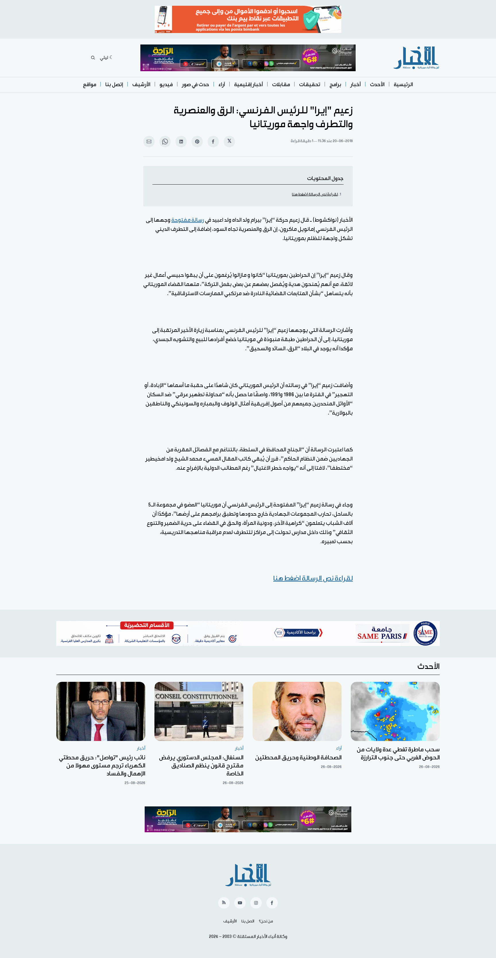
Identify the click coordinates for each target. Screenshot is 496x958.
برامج (335, 84)
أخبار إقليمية (248, 84)
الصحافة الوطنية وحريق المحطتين (298, 757)
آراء (221, 84)
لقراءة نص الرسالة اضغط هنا (315, 194)
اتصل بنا (247, 921)
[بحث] (93, 57)
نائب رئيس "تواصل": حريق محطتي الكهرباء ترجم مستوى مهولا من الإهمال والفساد (102, 765)
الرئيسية (403, 84)
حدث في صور (195, 84)
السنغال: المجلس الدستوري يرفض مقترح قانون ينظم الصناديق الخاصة (201, 765)
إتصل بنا (114, 84)
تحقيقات (309, 84)
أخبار (355, 84)
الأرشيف (141, 84)
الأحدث (377, 84)
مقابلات (281, 84)
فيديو (166, 84)
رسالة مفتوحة (187, 220)
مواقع (89, 84)
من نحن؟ (266, 921)
